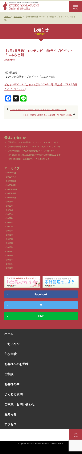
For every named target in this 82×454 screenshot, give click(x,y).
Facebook (41, 294)
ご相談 (9, 374)
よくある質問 (13, 394)
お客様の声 (12, 384)
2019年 (9, 231)
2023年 (9, 214)
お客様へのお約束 (16, 364)
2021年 (9, 222)
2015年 (9, 247)
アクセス (10, 424)
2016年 (9, 243)
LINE (41, 316)
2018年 (9, 235)
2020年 (9, 226)
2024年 (9, 210)
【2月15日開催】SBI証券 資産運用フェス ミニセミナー (31, 150)
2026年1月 (11, 185)
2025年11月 (11, 193)
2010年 (9, 268)
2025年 (9, 206)
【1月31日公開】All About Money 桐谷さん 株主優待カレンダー (35, 155)
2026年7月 (11, 173)
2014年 (9, 251)
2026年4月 (11, 177)
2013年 (9, 255)
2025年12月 (11, 189)
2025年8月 (11, 197)
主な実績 (10, 354)
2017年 (9, 239)
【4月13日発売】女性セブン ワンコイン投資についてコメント (34, 146)
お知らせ (10, 414)
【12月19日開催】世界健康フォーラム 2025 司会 (28, 159)
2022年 (9, 218)
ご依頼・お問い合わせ (19, 404)
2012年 (9, 260)
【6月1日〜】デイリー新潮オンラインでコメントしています (33, 142)
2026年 (9, 202)
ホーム (9, 334)
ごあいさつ (12, 344)
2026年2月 (11, 181)
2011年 (9, 264)
